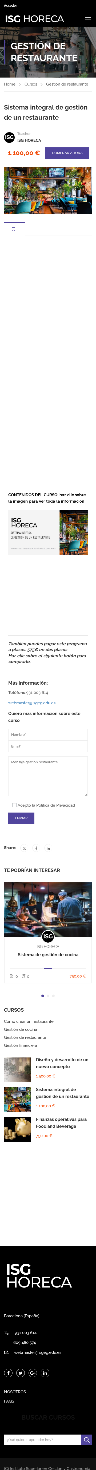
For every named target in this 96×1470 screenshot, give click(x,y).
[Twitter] (24, 848)
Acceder (10, 5)
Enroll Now (48, 909)
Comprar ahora (67, 153)
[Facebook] (36, 848)
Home (9, 84)
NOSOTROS (15, 1392)
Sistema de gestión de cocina (48, 954)
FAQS (9, 1401)
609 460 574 (24, 1342)
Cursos (31, 84)
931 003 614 (26, 1332)
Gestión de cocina (20, 1029)
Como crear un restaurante (29, 1021)
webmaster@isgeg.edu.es (31, 703)
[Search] (86, 1440)
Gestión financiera (20, 1045)
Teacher (24, 134)
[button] (42, 996)
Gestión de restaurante (67, 84)
